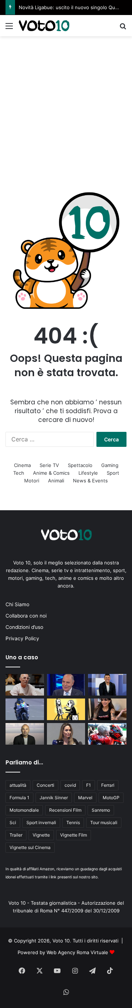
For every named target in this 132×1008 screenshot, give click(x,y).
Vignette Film (73, 835)
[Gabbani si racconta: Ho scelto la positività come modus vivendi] (107, 685)
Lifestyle (88, 473)
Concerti (45, 785)
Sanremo (101, 810)
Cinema (22, 465)
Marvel (85, 797)
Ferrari (107, 785)
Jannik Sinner (54, 797)
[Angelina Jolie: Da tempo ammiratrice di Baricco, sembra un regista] (66, 734)
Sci (13, 822)
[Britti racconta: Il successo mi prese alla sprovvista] (25, 685)
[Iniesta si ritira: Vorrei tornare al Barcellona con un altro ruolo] (25, 734)
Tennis (73, 822)
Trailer (16, 835)
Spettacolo (80, 465)
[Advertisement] (66, 106)
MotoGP (111, 797)
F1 (88, 785)
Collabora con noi (26, 616)
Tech (18, 473)
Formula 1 (19, 797)
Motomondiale (24, 810)
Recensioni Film (65, 810)
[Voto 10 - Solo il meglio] (44, 25)
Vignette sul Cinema (30, 847)
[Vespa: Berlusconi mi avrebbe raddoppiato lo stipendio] (66, 685)
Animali (56, 480)
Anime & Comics (51, 473)
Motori (31, 480)
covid (70, 785)
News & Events (90, 480)
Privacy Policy (22, 638)
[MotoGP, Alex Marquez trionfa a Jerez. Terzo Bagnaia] (25, 709)
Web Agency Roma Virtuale (77, 952)
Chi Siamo (17, 604)
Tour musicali (103, 822)
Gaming (109, 465)
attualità (18, 785)
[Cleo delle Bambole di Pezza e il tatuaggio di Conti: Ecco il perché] (107, 709)
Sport (113, 473)
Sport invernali (41, 822)
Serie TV (49, 465)
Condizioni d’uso (24, 627)
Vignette (41, 835)
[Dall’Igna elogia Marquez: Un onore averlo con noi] (107, 734)
